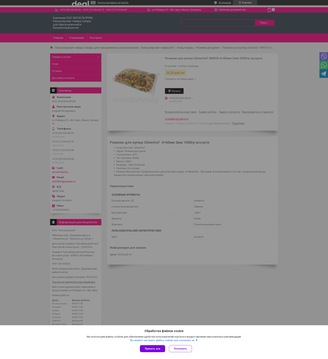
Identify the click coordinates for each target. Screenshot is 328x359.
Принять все (152, 348)
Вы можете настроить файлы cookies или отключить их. (162, 340)
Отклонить (180, 348)
